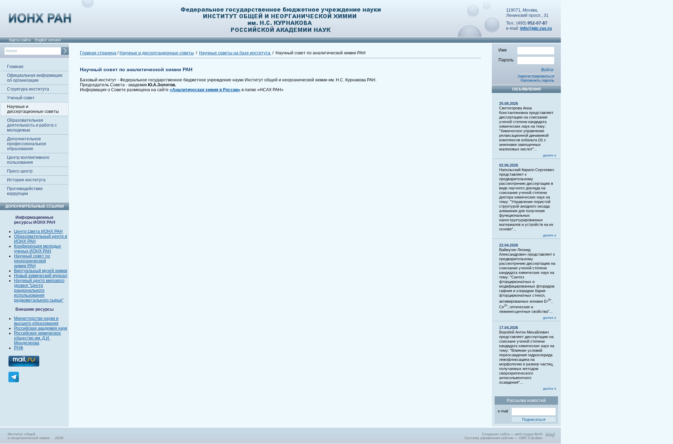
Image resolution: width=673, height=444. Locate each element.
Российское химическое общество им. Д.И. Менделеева (37, 338)
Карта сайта (19, 40)
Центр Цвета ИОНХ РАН (38, 231)
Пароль (506, 60)
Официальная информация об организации (34, 78)
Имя (502, 50)
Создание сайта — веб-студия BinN (512, 434)
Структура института (28, 89)
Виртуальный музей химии (40, 270)
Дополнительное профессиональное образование (26, 143)
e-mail (503, 411)
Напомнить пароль (537, 80)
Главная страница (98, 53)
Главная (15, 66)
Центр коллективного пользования (28, 160)
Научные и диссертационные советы (33, 109)
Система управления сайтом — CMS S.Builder (503, 438)
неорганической (30, 260)
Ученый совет (21, 97)
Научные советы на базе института (235, 53)
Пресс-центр (20, 171)
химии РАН (25, 265)
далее (549, 155)
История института (26, 179)
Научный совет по (32, 256)
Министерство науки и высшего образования (36, 321)
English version (48, 40)
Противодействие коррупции (25, 191)
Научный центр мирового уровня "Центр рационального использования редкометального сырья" (39, 290)
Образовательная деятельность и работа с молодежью (32, 125)
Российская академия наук (40, 328)
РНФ (18, 347)
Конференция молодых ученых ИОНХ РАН (37, 249)
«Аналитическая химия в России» (205, 89)
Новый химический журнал (40, 275)
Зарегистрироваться (535, 76)
